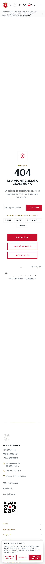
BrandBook (8, 489)
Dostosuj (22, 557)
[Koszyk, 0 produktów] (24, 4)
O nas (5, 523)
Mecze (19, 220)
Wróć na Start (22, 237)
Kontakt (22, 225)
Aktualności (33, 220)
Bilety (8, 220)
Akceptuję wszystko (35, 557)
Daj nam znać (25, 16)
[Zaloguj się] (35, 4)
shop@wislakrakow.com (16, 476)
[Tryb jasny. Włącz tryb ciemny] (19, 4)
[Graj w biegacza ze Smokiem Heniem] (22, 271)
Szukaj (35, 207)
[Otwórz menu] (40, 4)
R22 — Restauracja (10, 483)
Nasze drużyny (9, 529)
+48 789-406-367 (13, 471)
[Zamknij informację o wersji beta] (41, 14)
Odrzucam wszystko (9, 557)
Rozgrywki (7, 535)
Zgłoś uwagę (22, 255)
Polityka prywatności (11, 552)
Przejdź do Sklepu (22, 246)
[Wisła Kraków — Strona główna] (5, 5)
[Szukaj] (10, 4)
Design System (9, 494)
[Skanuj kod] (15, 4)
